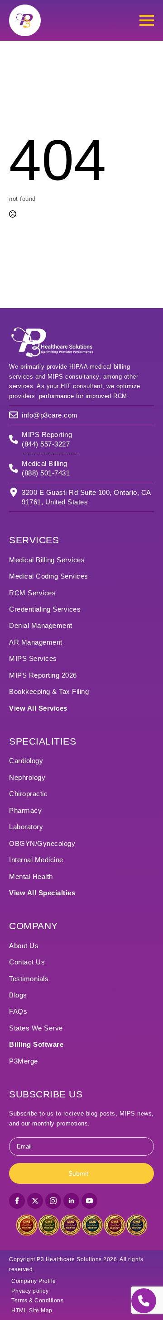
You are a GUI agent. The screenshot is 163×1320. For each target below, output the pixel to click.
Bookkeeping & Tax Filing (49, 691)
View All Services (38, 708)
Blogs (18, 995)
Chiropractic (28, 794)
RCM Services (32, 593)
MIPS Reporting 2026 (43, 675)
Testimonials (28, 979)
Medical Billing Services (47, 560)
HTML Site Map (32, 1310)
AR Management (35, 642)
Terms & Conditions (37, 1300)
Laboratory (26, 827)
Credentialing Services (45, 609)
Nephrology (27, 777)
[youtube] (89, 1201)
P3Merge (23, 1061)
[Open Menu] (146, 20)
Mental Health (31, 876)
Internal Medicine (36, 860)
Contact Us (27, 962)
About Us (23, 946)
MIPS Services (33, 658)
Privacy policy (29, 1291)
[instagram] (53, 1201)
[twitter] (35, 1201)
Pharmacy (25, 810)
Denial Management (40, 625)
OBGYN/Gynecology (42, 843)
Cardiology (26, 760)
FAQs (18, 1011)
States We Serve (36, 1028)
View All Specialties (42, 893)
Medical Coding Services (48, 576)
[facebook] (17, 1201)
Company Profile (33, 1281)
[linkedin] (71, 1201)
